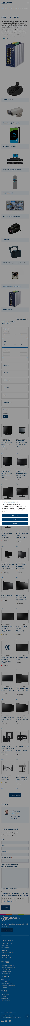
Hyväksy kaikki (15, 515)
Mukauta (15, 519)
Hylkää (15, 523)
